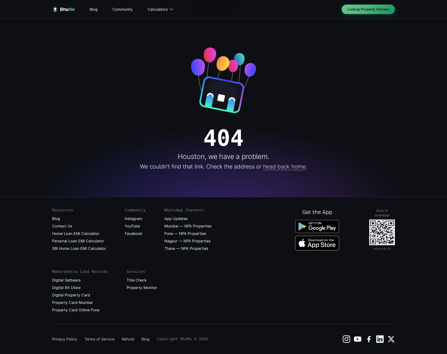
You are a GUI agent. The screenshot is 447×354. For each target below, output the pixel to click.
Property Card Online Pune (75, 310)
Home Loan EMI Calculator (75, 233)
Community (122, 9)
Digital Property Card (71, 295)
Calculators (158, 9)
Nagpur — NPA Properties (187, 241)
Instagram (133, 218)
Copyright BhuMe (174, 339)
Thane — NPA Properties (186, 248)
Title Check (137, 280)
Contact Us (62, 226)
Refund (128, 339)
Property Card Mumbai (72, 302)
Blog (94, 9)
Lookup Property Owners (368, 9)
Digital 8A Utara (66, 287)
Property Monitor (142, 287)
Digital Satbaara (66, 280)
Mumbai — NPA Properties (187, 226)
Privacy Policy (64, 339)
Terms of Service (99, 339)
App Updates (176, 218)
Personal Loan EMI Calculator (78, 241)
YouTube (132, 226)
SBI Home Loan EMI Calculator (79, 248)
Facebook (133, 233)
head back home (284, 166)
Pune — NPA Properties (185, 233)
